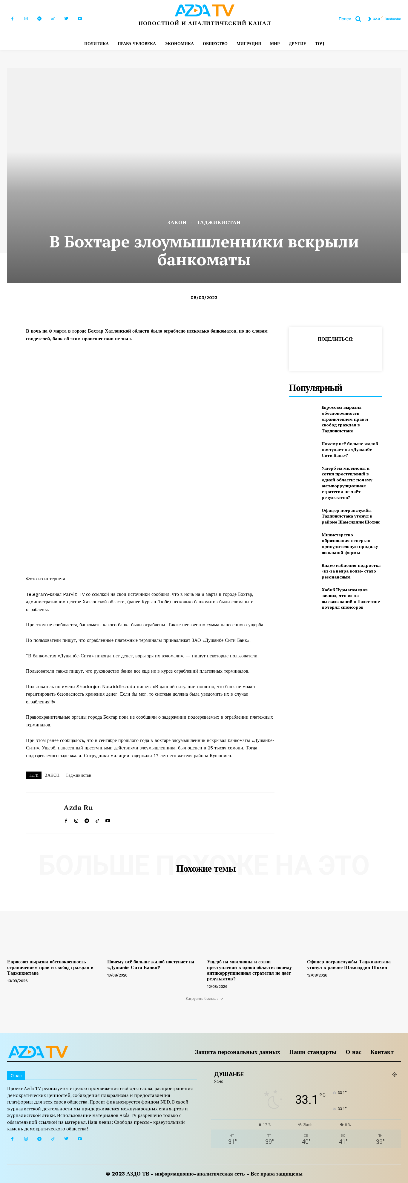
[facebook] (66, 819)
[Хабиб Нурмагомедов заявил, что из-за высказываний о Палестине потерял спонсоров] (303, 596)
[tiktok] (97, 819)
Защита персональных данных (237, 1051)
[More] (398, 354)
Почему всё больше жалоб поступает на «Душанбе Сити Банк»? (350, 449)
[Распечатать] (357, 354)
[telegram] (87, 819)
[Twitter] (66, 18)
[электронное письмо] (343, 354)
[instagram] (76, 819)
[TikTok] (52, 18)
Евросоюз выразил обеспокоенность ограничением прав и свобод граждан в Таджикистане (345, 418)
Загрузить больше (202, 998)
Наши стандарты (313, 1051)
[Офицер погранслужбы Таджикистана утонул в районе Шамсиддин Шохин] (303, 516)
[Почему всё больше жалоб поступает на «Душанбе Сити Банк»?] (303, 449)
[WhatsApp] (329, 354)
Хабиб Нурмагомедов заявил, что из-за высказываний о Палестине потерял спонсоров (351, 598)
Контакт (382, 1051)
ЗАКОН (177, 222)
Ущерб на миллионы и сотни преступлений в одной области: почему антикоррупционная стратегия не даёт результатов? (347, 482)
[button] (352, 19)
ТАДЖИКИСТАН (219, 222)
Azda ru (78, 807)
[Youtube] (79, 18)
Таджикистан (79, 775)
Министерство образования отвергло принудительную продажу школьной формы (350, 543)
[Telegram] (39, 18)
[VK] (384, 354)
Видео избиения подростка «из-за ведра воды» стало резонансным (351, 571)
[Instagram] (26, 18)
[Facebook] (12, 18)
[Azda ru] (40, 812)
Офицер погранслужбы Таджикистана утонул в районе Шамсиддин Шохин (351, 516)
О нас (353, 1051)
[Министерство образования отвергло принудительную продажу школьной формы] (303, 541)
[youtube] (107, 819)
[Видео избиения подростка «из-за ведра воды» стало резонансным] (303, 571)
